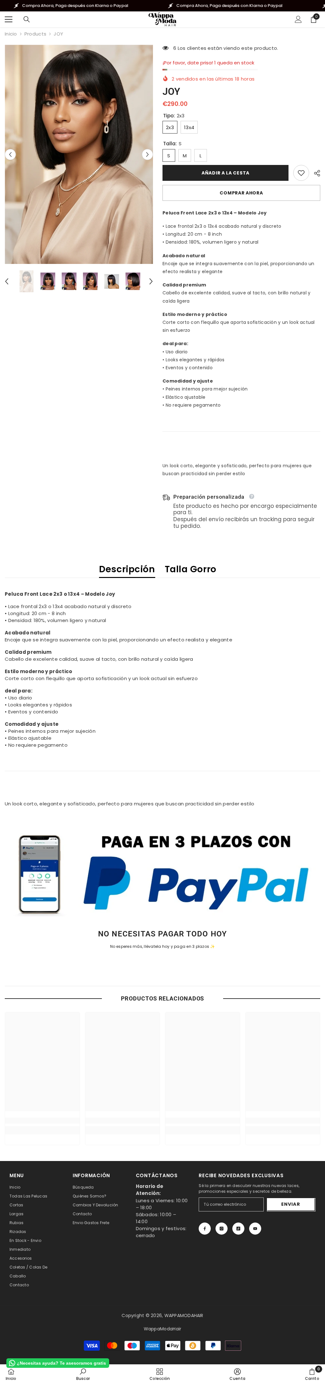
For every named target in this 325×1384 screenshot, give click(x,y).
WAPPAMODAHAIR (183, 1315)
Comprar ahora (241, 193)
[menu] (8, 19)
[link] (301, 173)
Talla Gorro (190, 569)
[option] (79, 154)
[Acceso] (298, 19)
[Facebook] (205, 1229)
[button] (10, 154)
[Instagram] (222, 1229)
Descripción (127, 569)
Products (35, 33)
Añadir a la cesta (225, 173)
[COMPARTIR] (314, 173)
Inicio (11, 33)
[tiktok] (238, 1229)
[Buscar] (26, 19)
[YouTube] (255, 1229)
